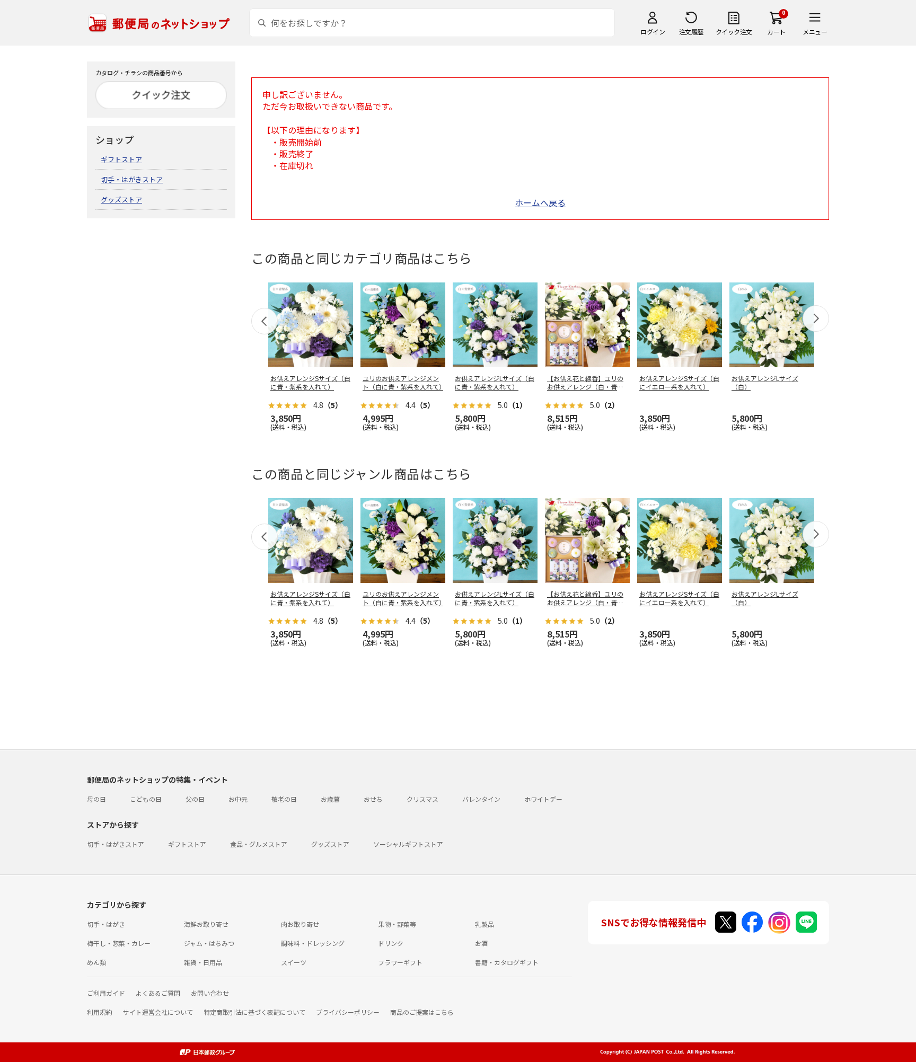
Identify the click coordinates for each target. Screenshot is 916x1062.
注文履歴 (691, 31)
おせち (373, 798)
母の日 (96, 798)
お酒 (481, 943)
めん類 (96, 962)
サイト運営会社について (158, 1011)
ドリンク (390, 943)
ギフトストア (121, 159)
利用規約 (99, 1011)
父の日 (195, 798)
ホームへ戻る (540, 202)
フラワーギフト (400, 962)
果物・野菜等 (397, 923)
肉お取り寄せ (300, 923)
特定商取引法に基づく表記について (254, 1011)
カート (776, 31)
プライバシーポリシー (348, 1011)
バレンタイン (481, 798)
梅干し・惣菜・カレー (119, 943)
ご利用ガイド (106, 992)
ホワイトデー (543, 798)
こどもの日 (146, 798)
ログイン (652, 31)
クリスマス (422, 798)
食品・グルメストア (258, 843)
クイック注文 (734, 31)
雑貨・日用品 (203, 962)
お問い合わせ (210, 992)
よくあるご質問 (158, 992)
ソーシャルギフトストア (408, 843)
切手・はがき (106, 923)
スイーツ (293, 962)
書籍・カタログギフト (507, 962)
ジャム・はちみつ (209, 943)
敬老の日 (284, 798)
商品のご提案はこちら (422, 1011)
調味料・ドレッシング (313, 943)
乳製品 (484, 923)
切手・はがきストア (132, 179)
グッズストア (121, 199)
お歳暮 (330, 798)
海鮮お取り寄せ (206, 923)
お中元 (238, 798)
